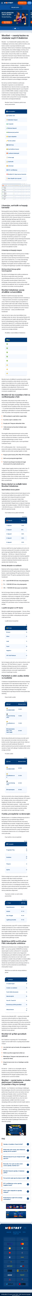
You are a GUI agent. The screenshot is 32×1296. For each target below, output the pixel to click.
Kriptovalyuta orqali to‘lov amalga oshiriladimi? (12, 1198)
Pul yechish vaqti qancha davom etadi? (14, 1178)
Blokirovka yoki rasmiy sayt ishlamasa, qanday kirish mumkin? (14, 1150)
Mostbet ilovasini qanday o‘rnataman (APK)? (13, 1171)
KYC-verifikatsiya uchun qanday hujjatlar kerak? (12, 1184)
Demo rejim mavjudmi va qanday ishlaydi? (12, 1191)
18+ (25, 1228)
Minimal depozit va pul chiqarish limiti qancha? (14, 1157)
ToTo (24, 1232)
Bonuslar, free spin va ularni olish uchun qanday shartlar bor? (13, 1164)
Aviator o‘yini (17, 1232)
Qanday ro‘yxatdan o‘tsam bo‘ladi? (13, 1144)
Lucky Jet (16, 1233)
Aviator (9, 1232)
